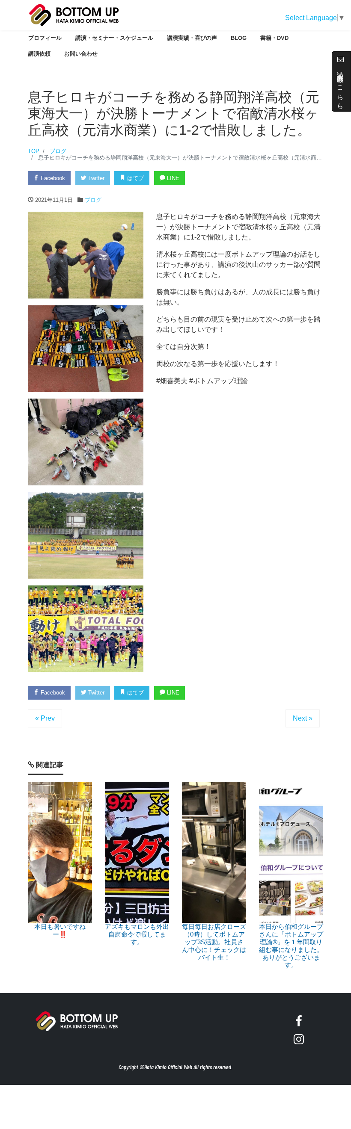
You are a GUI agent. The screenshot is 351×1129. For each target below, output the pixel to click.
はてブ (134, 178)
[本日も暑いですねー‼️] (60, 852)
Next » (302, 718)
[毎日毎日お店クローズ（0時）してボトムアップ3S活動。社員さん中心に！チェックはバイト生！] (214, 852)
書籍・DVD (274, 38)
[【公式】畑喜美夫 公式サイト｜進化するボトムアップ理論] (74, 14)
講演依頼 (39, 53)
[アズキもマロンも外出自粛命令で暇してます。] (137, 852)
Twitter (95, 178)
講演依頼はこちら (340, 85)
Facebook (52, 178)
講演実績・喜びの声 (192, 38)
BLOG (239, 38)
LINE (172, 178)
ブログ (93, 200)
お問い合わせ (81, 53)
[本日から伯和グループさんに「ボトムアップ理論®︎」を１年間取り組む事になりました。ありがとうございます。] (291, 852)
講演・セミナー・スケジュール (114, 38)
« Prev (45, 718)
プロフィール (45, 38)
